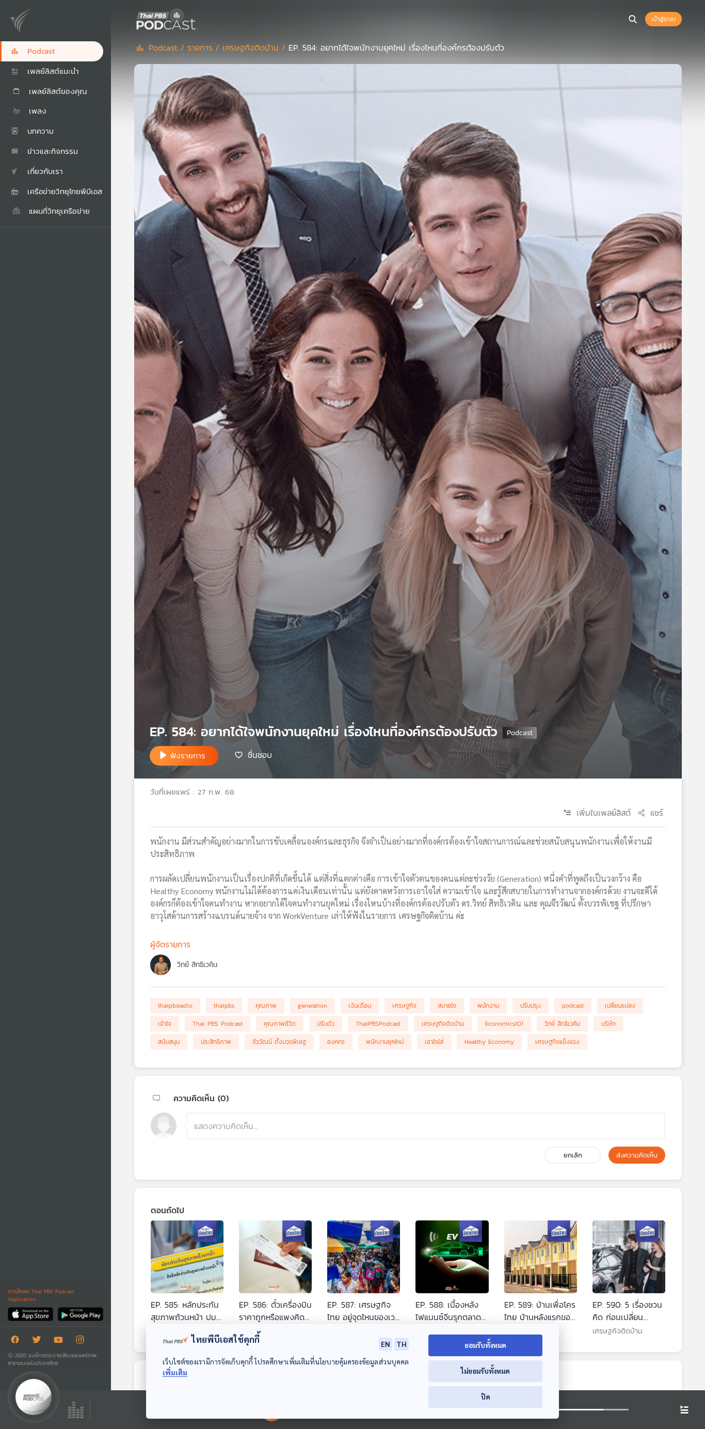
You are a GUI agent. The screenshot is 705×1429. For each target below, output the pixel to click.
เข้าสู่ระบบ (663, 19)
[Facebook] (17, 1341)
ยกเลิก (573, 1155)
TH (401, 1343)
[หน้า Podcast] (198, 18)
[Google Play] (80, 1313)
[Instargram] (82, 1341)
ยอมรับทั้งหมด (485, 1345)
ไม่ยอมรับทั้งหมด (485, 1371)
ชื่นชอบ (260, 755)
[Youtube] (61, 1341)
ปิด (485, 1396)
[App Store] (31, 1313)
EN (385, 1343)
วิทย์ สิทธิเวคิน (197, 964)
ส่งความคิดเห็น (637, 1155)
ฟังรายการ (187, 755)
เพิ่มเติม (175, 1372)
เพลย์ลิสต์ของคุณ (56, 91)
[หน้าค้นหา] (632, 19)
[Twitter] (39, 1341)
